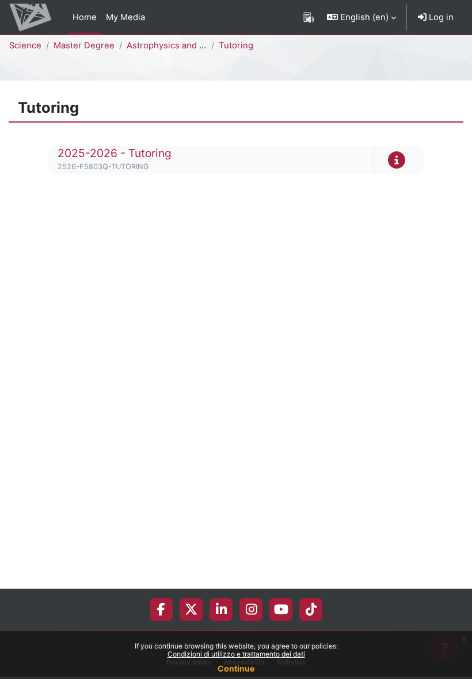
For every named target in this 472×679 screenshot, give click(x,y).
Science (25, 45)
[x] (191, 609)
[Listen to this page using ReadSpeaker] (308, 17)
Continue (236, 668)
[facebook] (161, 609)
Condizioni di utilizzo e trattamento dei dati (236, 654)
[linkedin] (221, 609)
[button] (361, 17)
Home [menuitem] (85, 17)
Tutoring (236, 45)
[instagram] (251, 609)
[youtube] (281, 609)
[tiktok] (311, 609)
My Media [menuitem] (125, 17)
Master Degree (84, 45)
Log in (440, 17)
